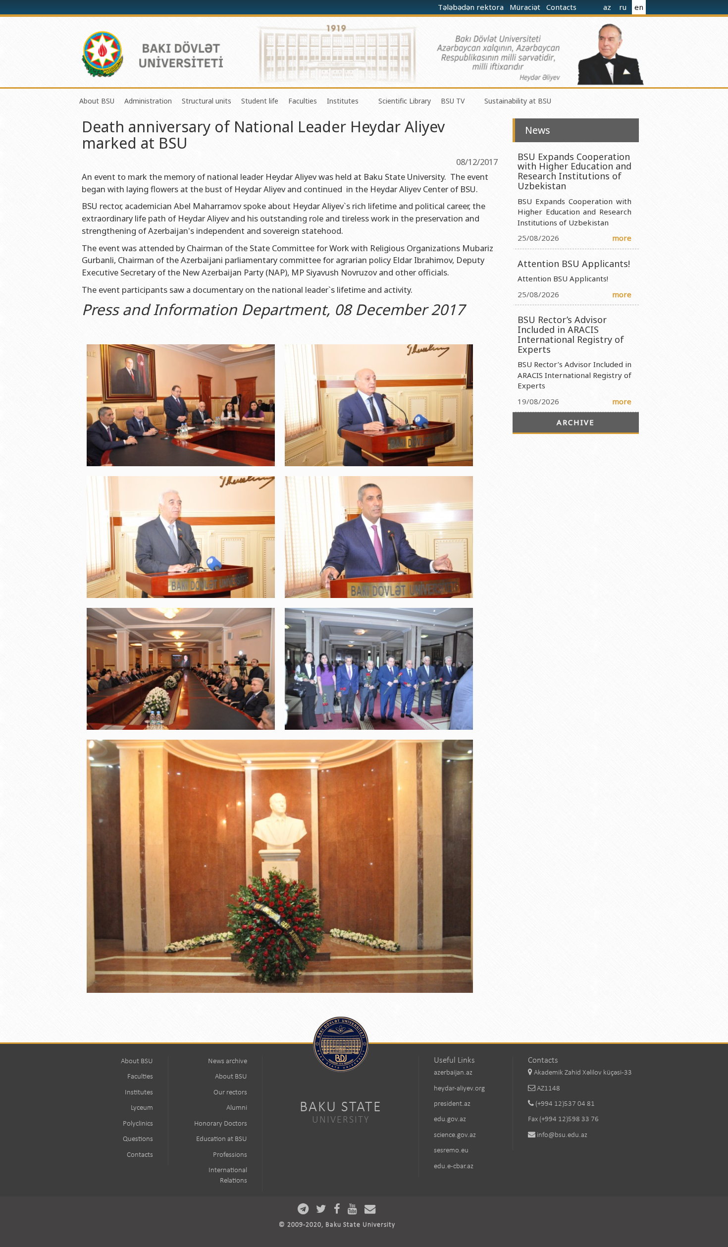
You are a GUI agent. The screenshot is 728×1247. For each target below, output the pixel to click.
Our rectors (230, 1092)
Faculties (302, 101)
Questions (138, 1139)
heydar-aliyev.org (459, 1088)
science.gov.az (455, 1135)
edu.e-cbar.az (453, 1166)
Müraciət (526, 7)
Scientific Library (404, 101)
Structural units (206, 101)
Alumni (236, 1108)
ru (622, 7)
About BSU (96, 101)
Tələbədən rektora (472, 7)
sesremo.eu (451, 1150)
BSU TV (453, 101)
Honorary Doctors (220, 1124)
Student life (259, 101)
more (621, 238)
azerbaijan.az (453, 1073)
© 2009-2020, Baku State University (337, 1225)
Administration (148, 101)
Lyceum (142, 1108)
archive (576, 422)
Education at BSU (221, 1139)
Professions (230, 1155)
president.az (452, 1104)
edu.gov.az (450, 1119)
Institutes (343, 101)
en (638, 7)
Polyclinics (138, 1124)
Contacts (562, 7)
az (607, 7)
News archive (227, 1061)
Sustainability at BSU (517, 101)
